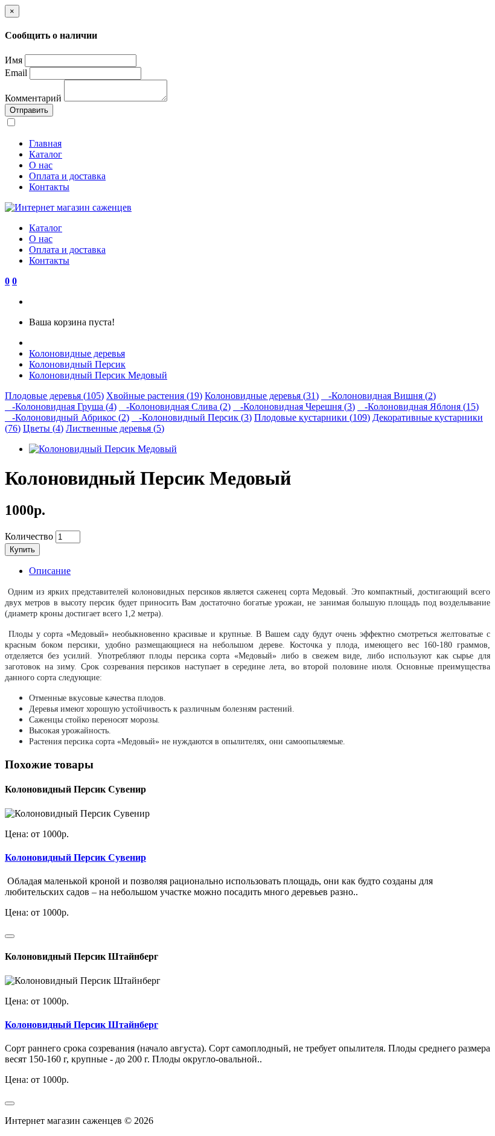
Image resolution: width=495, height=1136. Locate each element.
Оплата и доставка (67, 176)
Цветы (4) (43, 428)
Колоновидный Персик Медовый (98, 375)
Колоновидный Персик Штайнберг (81, 1025)
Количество (29, 536)
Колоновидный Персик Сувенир (75, 857)
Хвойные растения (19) (154, 396)
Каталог (45, 154)
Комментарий (33, 98)
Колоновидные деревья (77, 353)
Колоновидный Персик (77, 364)
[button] (7, 281)
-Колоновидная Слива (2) (175, 406)
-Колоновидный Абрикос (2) (67, 417)
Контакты (49, 187)
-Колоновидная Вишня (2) (378, 396)
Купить (22, 549)
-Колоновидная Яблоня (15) (418, 406)
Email (16, 73)
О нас (41, 165)
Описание (50, 571)
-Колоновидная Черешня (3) (294, 406)
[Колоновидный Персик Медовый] (103, 449)
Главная (45, 143)
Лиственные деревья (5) (115, 428)
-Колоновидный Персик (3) (192, 417)
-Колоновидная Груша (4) (61, 406)
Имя (13, 60)
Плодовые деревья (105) (54, 396)
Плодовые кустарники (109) (312, 417)
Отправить (29, 110)
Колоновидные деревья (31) (262, 396)
